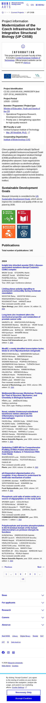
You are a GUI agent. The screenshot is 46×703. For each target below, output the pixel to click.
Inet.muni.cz (16, 642)
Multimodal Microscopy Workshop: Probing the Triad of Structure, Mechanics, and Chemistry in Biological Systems (22, 395)
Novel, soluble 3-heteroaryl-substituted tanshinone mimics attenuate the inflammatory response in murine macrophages (20, 415)
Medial (35, 636)
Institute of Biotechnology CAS (17, 140)
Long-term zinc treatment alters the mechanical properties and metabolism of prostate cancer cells (21, 317)
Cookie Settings (18, 687)
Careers (5, 617)
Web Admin (6, 666)
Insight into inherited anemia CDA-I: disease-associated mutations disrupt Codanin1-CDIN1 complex (22, 267)
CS (32, 5)
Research (6, 610)
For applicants (8, 603)
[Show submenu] (40, 595)
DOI (3, 309)
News (4, 595)
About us (6, 625)
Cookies (15, 666)
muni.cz (26, 63)
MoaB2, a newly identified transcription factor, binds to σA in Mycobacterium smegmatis (23, 350)
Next (39, 567)
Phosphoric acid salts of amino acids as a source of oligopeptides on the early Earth (21, 498)
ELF (42, 636)
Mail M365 (6, 636)
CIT (3, 642)
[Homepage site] (13, 5)
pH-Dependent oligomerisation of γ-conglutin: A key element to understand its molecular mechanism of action (21, 475)
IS (8, 642)
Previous (8, 567)
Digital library (25, 636)
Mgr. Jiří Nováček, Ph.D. (16, 133)
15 (23, 579)
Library (15, 636)
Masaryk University (15, 663)
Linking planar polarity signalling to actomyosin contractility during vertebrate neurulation (21, 291)
